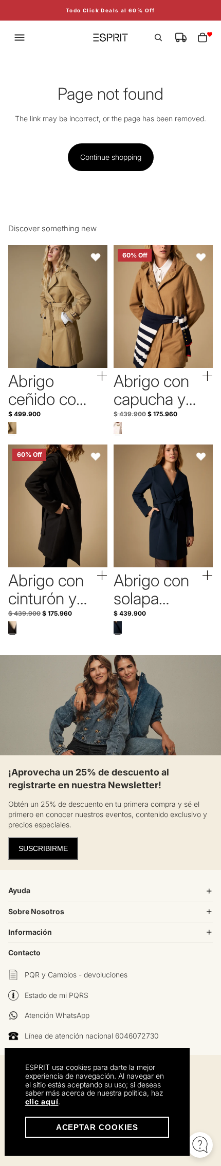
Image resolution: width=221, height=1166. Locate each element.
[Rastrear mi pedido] (181, 37)
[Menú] (19, 37)
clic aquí (42, 1101)
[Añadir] (102, 376)
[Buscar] (158, 37)
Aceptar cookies (97, 1127)
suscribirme (43, 848)
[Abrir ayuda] (200, 1145)
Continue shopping (110, 157)
